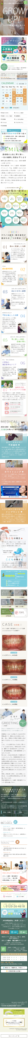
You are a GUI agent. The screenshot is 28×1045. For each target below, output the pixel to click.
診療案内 (18, 116)
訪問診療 (8, 616)
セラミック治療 (6, 606)
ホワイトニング (13, 472)
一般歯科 (8, 597)
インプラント (13, 512)
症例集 (4, 119)
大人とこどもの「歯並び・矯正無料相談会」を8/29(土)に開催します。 (17, 68)
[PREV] (17, 83)
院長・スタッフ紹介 (7, 116)
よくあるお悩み (20, 119)
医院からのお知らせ (6, 822)
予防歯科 (13, 445)
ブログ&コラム (19, 122)
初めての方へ (5, 112)
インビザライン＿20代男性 (9, 704)
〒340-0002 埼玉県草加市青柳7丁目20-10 (11, 1006)
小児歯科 (21, 597)
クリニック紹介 (20, 112)
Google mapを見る (18, 1002)
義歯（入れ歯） (20, 606)
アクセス (4, 122)
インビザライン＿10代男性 (9, 680)
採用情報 (4, 125)
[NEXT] (26, 83)
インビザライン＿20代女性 (9, 655)
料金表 (21, 612)
